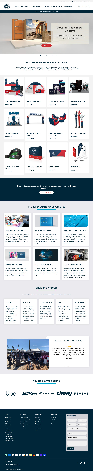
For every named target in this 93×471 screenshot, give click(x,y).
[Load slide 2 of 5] (42, 55)
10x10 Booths (8, 421)
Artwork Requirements (25, 419)
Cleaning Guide (23, 426)
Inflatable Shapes (8, 436)
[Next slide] (52, 55)
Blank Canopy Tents (9, 440)
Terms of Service (39, 421)
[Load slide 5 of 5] (49, 55)
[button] (21, 6)
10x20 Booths (8, 424)
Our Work (75, 1)
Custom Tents (8, 417)
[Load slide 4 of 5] (47, 55)
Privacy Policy (38, 424)
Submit (71, 448)
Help (71, 1)
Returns (52, 421)
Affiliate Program (39, 428)
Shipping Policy (38, 419)
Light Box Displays (9, 430)
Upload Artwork (64, 1)
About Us (37, 417)
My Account (53, 417)
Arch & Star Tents (8, 428)
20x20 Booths (8, 426)
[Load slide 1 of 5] (40, 55)
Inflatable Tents (8, 419)
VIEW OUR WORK (46, 192)
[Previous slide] (36, 55)
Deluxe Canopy (11, 469)
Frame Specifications (24, 424)
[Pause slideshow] (56, 55)
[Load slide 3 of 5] (45, 55)
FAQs (51, 424)
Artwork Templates (24, 417)
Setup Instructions (24, 421)
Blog (36, 430)
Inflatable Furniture (9, 438)
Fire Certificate (23, 428)
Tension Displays (8, 434)
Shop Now (46, 45)
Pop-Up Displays (8, 432)
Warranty (37, 426)
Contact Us (53, 419)
